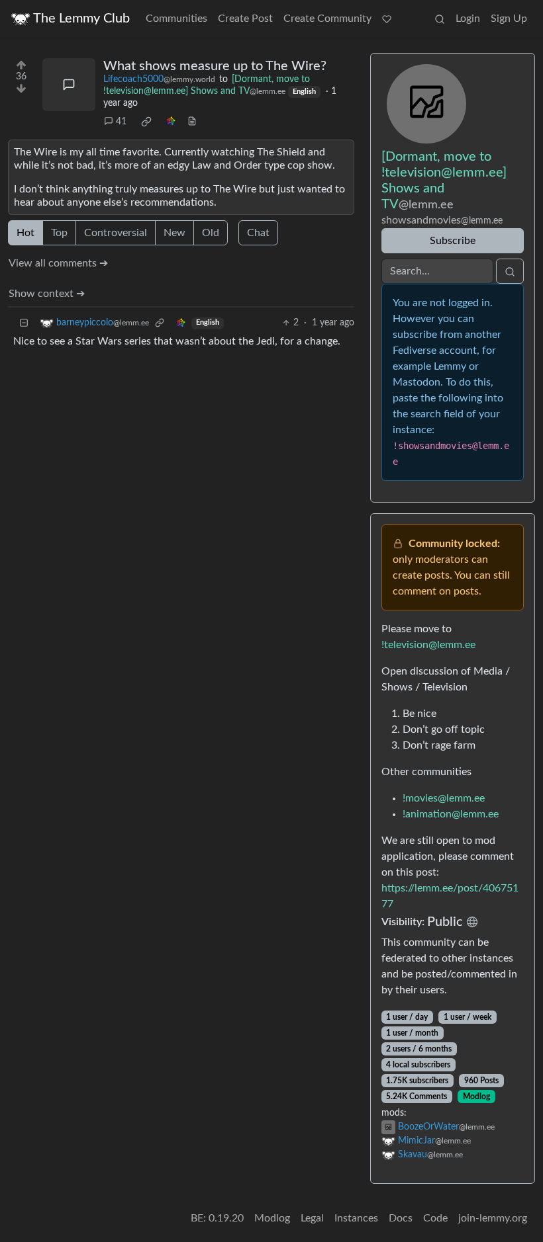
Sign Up (509, 18)
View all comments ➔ (58, 263)
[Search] (439, 18)
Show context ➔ (47, 293)
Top (59, 233)
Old (210, 233)
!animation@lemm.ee (451, 814)
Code (435, 1218)
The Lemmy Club (81, 18)
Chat (258, 233)
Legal (312, 1218)
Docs (401, 1218)
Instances (356, 1218)
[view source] (192, 122)
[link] (146, 121)
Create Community (327, 18)
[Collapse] (23, 323)
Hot (25, 233)
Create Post (245, 18)
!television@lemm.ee (428, 645)
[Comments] (68, 84)
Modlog (476, 1096)
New (174, 233)
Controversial (115, 233)
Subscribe (452, 240)
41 (121, 121)
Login (468, 18)
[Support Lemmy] (387, 18)
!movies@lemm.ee (444, 798)
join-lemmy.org (492, 1218)
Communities (176, 18)
